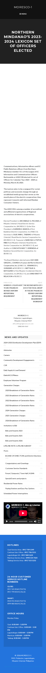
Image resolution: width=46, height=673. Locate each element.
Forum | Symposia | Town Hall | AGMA (19, 473)
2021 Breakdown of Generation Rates (19, 395)
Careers (7, 355)
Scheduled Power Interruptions (16, 493)
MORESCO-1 (23, 7)
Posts (6, 451)
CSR (5, 365)
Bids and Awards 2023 (13, 431)
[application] (23, 513)
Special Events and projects (15, 478)
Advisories (8, 350)
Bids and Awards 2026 (13, 441)
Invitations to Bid (10, 426)
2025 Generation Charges (15, 416)
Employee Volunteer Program (15, 380)
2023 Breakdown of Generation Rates (19, 405)
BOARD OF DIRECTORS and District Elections (23, 456)
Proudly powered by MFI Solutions (19, 666)
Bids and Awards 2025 (13, 436)
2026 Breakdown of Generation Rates (19, 421)
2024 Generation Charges (15, 410)
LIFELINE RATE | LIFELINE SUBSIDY (17, 446)
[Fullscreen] (39, 521)
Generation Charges (11, 385)
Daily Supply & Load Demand (14, 370)
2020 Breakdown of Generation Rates (19, 390)
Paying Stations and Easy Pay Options (19, 488)
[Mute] (35, 521)
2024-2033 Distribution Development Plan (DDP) (22, 343)
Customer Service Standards (16, 468)
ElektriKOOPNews (11, 375)
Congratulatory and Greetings (17, 463)
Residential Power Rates (13, 483)
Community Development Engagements (19, 360)
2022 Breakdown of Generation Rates (19, 400)
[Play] (7, 521)
